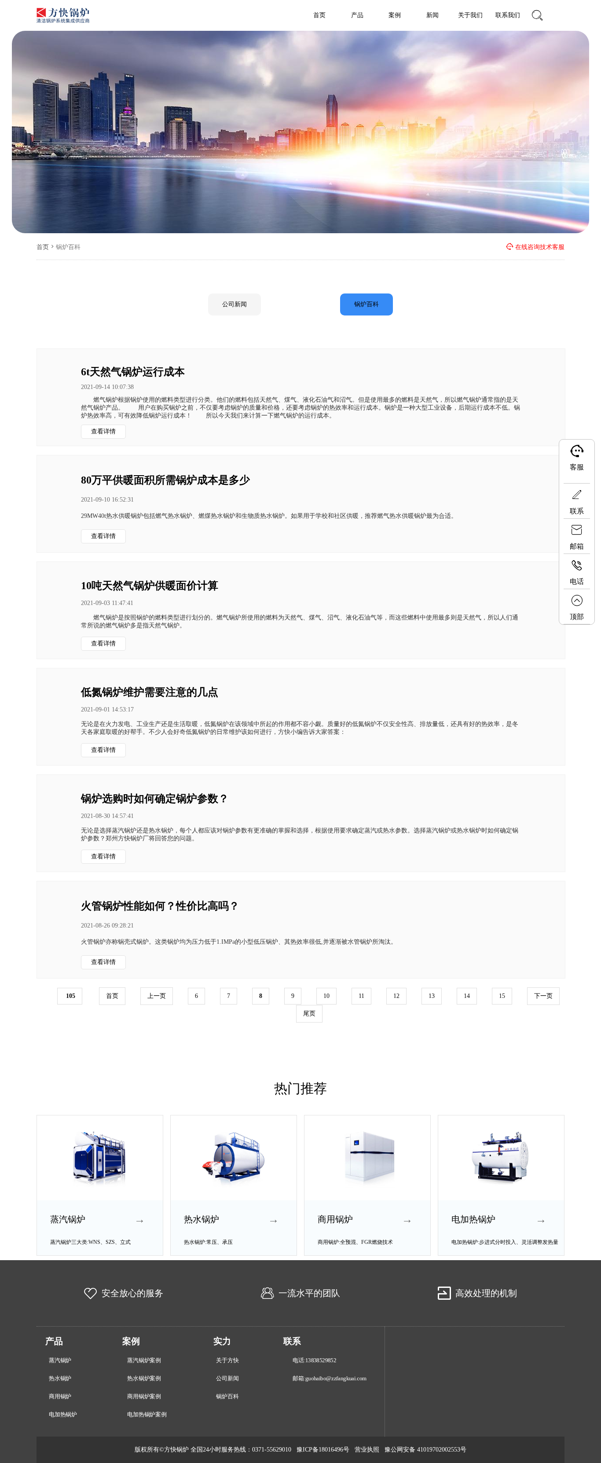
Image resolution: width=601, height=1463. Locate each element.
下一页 (543, 996)
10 (326, 996)
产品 (357, 15)
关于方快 (227, 1360)
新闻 (432, 15)
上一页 (156, 996)
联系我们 (507, 15)
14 (467, 996)
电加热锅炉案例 (147, 1415)
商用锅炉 (60, 1396)
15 (502, 996)
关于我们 (470, 15)
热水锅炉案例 (144, 1378)
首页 (319, 15)
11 (361, 996)
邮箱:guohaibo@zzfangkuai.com (329, 1378)
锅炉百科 (366, 304)
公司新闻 (234, 304)
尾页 (309, 1013)
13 (432, 996)
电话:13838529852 (314, 1360)
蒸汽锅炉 (60, 1360)
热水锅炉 (60, 1378)
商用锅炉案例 (144, 1396)
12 (396, 996)
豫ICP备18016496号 (323, 1449)
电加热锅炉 (63, 1415)
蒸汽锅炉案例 (144, 1360)
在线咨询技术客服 (539, 247)
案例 (394, 15)
